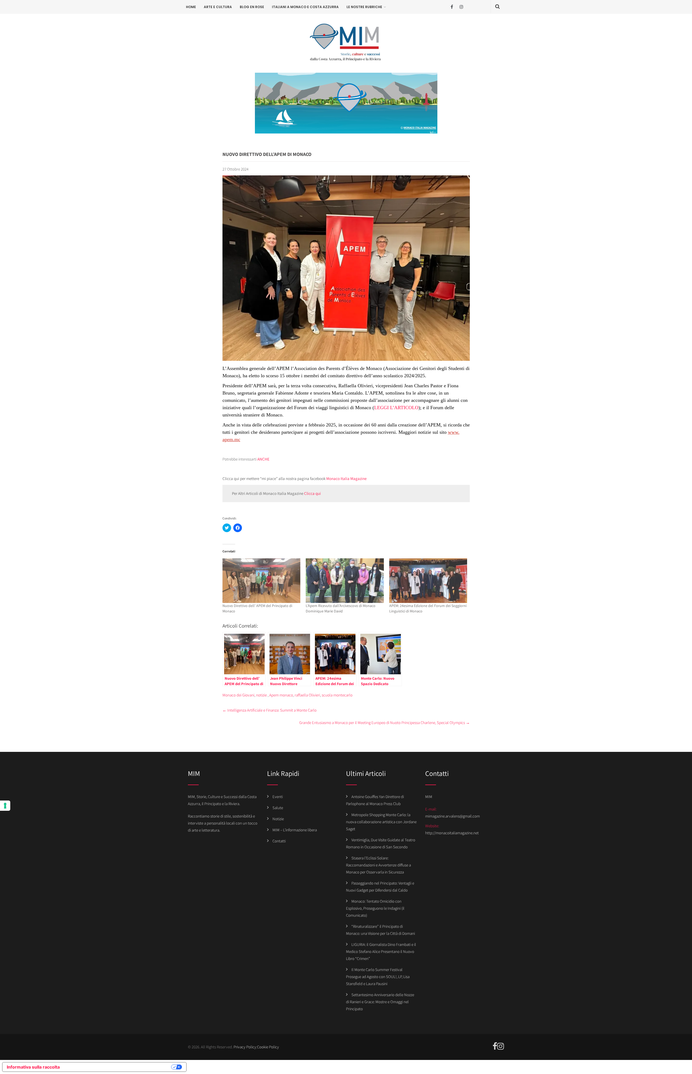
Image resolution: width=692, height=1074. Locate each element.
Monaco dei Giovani (238, 695)
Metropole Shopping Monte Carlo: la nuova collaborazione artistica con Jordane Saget (381, 821)
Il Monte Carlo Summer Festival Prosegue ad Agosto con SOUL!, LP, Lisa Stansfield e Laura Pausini (378, 976)
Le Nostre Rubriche (364, 7)
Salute (277, 807)
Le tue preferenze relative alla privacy (118, 1067)
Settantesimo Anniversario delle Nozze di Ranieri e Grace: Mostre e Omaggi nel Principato (380, 1001)
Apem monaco (281, 695)
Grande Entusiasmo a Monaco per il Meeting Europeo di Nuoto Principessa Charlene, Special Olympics (384, 722)
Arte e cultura (218, 7)
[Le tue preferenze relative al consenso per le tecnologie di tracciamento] (5, 806)
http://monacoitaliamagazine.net (452, 832)
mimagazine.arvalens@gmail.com (452, 816)
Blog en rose (252, 7)
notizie (261, 695)
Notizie (278, 818)
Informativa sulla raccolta (33, 1067)
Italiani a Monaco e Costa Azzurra (305, 7)
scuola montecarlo (337, 695)
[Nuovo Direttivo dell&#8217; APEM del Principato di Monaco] (261, 580)
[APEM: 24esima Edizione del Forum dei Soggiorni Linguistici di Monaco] (428, 580)
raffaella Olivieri (307, 695)
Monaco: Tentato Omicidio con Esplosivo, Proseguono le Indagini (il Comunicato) (375, 908)
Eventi (277, 796)
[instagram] (461, 7)
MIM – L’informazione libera (294, 829)
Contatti (279, 840)
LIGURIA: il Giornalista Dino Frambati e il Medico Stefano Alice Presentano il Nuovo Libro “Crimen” (381, 951)
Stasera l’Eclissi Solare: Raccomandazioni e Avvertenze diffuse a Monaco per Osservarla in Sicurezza (378, 865)
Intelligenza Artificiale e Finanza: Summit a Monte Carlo (269, 710)
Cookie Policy (268, 1046)
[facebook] (452, 7)
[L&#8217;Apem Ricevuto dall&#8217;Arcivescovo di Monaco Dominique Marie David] (345, 580)
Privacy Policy (245, 1046)
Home (191, 7)
